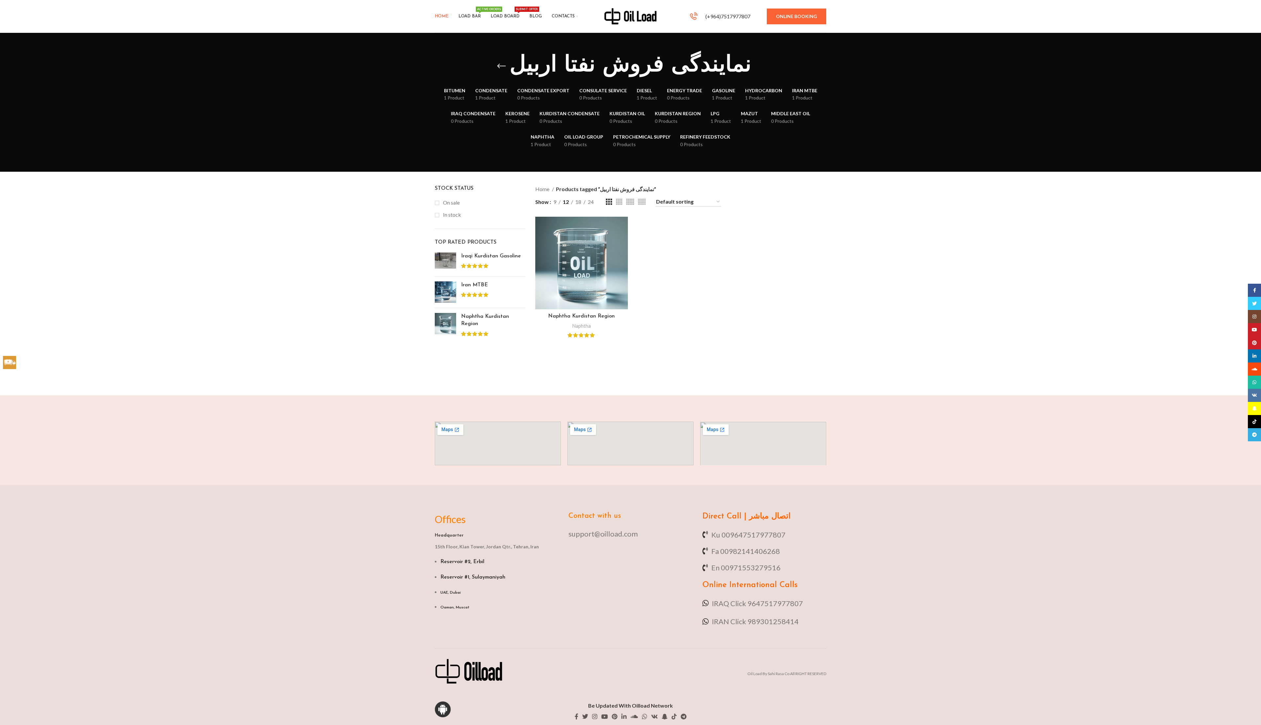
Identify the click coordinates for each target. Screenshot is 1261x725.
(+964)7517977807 (727, 16)
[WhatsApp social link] (644, 716)
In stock (451, 214)
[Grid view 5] (630, 202)
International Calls (762, 585)
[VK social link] (654, 716)
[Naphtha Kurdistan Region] (445, 326)
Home (542, 189)
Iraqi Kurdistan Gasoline (491, 256)
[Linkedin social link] (624, 716)
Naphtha (581, 326)
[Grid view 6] (642, 202)
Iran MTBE (474, 285)
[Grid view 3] (609, 202)
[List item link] (630, 533)
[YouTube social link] (604, 716)
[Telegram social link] (683, 716)
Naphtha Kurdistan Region (485, 320)
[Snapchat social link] (665, 716)
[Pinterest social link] (614, 716)
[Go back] (501, 66)
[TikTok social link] (674, 716)
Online (714, 585)
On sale (451, 202)
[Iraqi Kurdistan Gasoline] (445, 262)
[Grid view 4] (619, 202)
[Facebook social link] (576, 716)
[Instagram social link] (594, 716)
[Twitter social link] (585, 716)
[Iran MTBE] (445, 292)
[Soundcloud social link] (634, 716)
